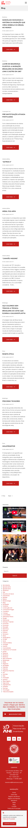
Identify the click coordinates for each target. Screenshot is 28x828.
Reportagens (6, 681)
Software (5, 686)
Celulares (5, 606)
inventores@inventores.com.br (14, 782)
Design (5, 618)
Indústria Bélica (6, 159)
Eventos (5, 632)
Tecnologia (6, 690)
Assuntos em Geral (8, 594)
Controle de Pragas (8, 609)
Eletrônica (6, 629)
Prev (3, 496)
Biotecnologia (7, 601)
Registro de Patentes (14, 798)
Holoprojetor (8, 446)
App (4, 592)
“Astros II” (6, 162)
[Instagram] (14, 739)
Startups (5, 688)
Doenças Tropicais (8, 622)
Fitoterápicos (6, 637)
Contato (14, 806)
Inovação (5, 644)
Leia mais (9, 49)
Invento (5, 646)
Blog (4, 602)
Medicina (5, 657)
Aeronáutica (6, 585)
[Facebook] (9, 739)
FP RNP (5, 639)
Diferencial (6, 620)
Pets (4, 676)
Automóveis (6, 595)
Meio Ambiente (7, 658)
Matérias (5, 653)
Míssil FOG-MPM (9, 211)
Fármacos (5, 634)
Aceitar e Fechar (9, 823)
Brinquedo (6, 604)
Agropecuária (7, 587)
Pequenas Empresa (8, 671)
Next (9, 496)
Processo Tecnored (11, 401)
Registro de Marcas (14, 796)
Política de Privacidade (14, 808)
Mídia (14, 802)
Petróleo (5, 674)
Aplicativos (14, 800)
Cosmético (6, 611)
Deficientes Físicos (8, 616)
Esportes (5, 630)
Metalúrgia (5, 303)
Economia (5, 623)
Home (14, 792)
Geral (4, 641)
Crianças (5, 613)
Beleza (5, 599)
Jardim (4, 651)
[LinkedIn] (19, 739)
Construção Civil (6, 111)
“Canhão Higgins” (10, 258)
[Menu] (26, 3)
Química (5, 679)
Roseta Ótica (8, 354)
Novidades (6, 665)
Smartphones (7, 685)
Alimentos (6, 590)
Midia (4, 662)
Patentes (5, 667)
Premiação (6, 677)
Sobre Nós (14, 794)
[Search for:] (15, 571)
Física (3, 351)
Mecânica (4, 17)
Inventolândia (7, 648)
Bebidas (5, 597)
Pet (4, 672)
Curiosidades (6, 615)
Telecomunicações (8, 692)
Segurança (6, 683)
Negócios (5, 664)
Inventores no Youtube (9, 650)
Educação (5, 627)
